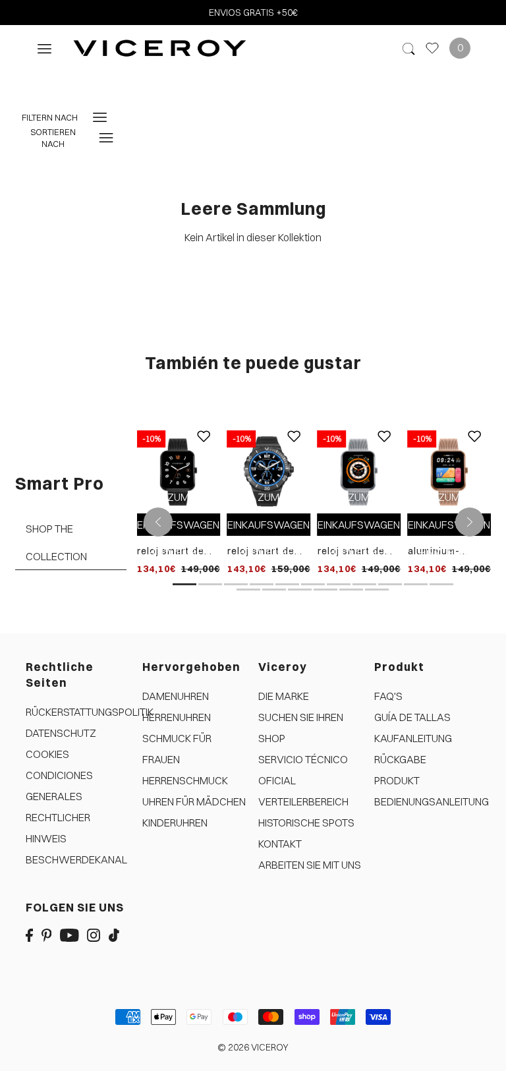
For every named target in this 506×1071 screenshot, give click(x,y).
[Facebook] (29, 934)
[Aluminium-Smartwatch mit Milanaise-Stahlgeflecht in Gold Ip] (449, 470)
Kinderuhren (175, 822)
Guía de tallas (412, 717)
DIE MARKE (283, 696)
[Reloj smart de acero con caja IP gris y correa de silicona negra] (268, 470)
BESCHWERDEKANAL (76, 859)
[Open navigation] (44, 48)
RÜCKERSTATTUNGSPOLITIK (90, 711)
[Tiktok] (114, 934)
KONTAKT (280, 843)
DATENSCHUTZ (61, 732)
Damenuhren (175, 696)
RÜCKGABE (400, 759)
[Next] (469, 521)
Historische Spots (306, 822)
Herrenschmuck (185, 780)
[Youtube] (69, 934)
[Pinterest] (47, 934)
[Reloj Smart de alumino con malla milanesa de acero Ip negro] (178, 470)
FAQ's (388, 696)
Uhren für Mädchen (194, 801)
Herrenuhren (176, 717)
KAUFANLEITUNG (413, 738)
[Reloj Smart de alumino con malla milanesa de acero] (359, 470)
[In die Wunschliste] (204, 446)
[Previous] (158, 521)
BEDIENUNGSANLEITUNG (431, 801)
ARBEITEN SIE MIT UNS (309, 864)
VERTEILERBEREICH (303, 801)
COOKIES (47, 754)
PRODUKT (397, 780)
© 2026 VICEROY (253, 1047)
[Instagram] (93, 934)
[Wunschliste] (432, 48)
